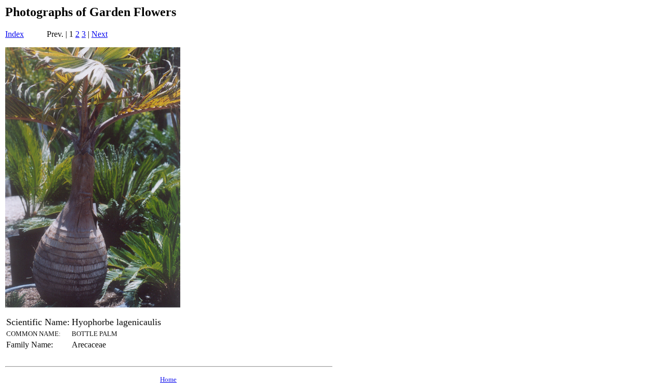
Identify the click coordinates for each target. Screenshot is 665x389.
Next (99, 34)
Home (168, 379)
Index (14, 34)
